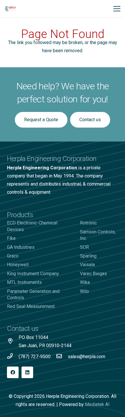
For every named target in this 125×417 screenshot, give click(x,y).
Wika (85, 282)
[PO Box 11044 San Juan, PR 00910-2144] (13, 342)
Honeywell (17, 264)
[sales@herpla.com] (62, 357)
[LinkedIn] (27, 372)
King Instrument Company (33, 273)
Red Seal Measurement (31, 306)
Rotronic (88, 223)
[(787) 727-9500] (13, 357)
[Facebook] (13, 372)
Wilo (84, 291)
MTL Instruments (24, 282)
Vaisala (87, 264)
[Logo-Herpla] (11, 9)
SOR (84, 247)
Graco (13, 256)
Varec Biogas (93, 273)
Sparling (88, 256)
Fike (11, 238)
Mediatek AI (97, 404)
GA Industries (21, 247)
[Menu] (117, 8)
